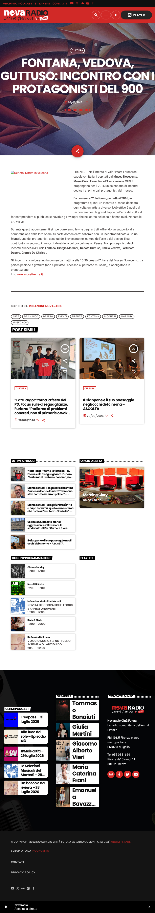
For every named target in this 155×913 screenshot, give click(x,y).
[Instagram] (87, 3)
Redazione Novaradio (46, 306)
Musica (89, 483)
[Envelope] (135, 774)
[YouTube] (71, 3)
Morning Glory (95, 495)
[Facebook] (93, 3)
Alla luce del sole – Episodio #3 (33, 736)
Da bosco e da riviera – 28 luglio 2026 (33, 787)
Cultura (77, 50)
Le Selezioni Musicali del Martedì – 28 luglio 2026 (31, 773)
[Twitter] (127, 774)
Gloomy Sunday (35, 567)
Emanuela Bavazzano (84, 800)
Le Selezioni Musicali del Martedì (44, 601)
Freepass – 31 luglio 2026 (32, 719)
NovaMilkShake (35, 584)
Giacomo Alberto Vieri (84, 750)
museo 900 (20, 322)
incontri (110, 316)
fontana (93, 316)
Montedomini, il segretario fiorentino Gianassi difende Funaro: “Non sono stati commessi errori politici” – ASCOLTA (50, 492)
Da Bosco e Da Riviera (38, 637)
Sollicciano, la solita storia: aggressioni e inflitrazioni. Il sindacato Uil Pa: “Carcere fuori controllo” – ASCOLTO (47, 526)
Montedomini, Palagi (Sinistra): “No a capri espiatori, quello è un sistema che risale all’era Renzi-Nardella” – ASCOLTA (50, 509)
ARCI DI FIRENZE (120, 842)
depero (48, 316)
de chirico (31, 316)
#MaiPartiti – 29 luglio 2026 (32, 753)
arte (16, 316)
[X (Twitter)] (77, 3)
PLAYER (136, 15)
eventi (62, 316)
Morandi (127, 316)
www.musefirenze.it (30, 274)
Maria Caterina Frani (84, 773)
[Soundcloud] (82, 3)
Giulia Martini (82, 730)
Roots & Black (34, 620)
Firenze (77, 316)
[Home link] (26, 15)
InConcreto (40, 851)
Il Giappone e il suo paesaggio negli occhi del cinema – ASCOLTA (108, 404)
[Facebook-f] (119, 774)
